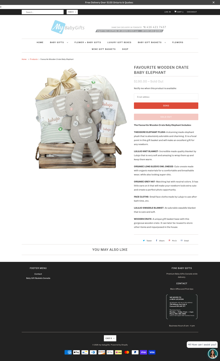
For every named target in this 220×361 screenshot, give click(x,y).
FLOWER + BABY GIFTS (88, 42)
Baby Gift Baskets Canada (38, 278)
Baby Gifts (57, 42)
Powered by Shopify (119, 345)
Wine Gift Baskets (104, 49)
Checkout (192, 12)
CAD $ (70, 12)
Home (40, 42)
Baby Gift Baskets (150, 42)
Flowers (177, 42)
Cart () (179, 12)
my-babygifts (104, 345)
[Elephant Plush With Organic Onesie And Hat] (76, 119)
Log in (167, 12)
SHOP (125, 49)
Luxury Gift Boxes (119, 42)
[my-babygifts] (110, 27)
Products (34, 59)
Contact (38, 274)
